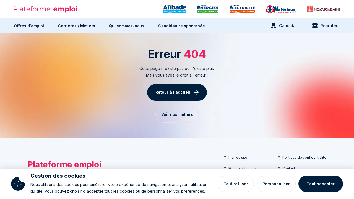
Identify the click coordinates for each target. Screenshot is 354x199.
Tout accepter (321, 183)
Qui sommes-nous (126, 25)
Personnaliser (276, 183)
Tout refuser (235, 183)
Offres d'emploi (29, 25)
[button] (29, 25)
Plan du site (237, 157)
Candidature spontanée (181, 25)
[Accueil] (45, 9)
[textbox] (177, 71)
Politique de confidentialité (304, 157)
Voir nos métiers (177, 114)
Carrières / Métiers (76, 25)
